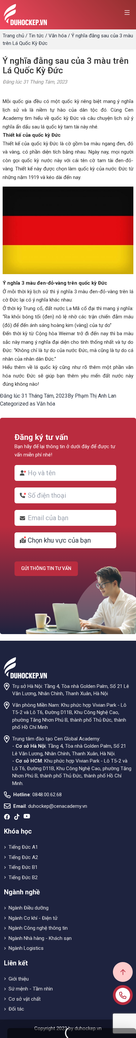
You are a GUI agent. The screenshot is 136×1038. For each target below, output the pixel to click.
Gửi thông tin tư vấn (46, 568)
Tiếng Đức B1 (23, 867)
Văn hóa (58, 36)
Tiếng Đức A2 (23, 857)
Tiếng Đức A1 (23, 847)
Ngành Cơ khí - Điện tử (33, 918)
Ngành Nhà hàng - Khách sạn (40, 938)
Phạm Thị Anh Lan (95, 396)
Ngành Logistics (26, 948)
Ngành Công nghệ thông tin (38, 928)
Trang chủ (13, 36)
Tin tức (36, 36)
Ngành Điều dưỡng (29, 908)
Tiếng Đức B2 (23, 877)
